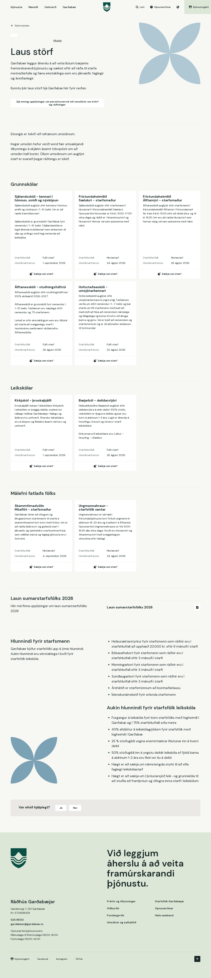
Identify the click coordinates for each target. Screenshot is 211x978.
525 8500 (17, 919)
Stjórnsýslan (22, 25)
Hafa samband (164, 915)
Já (60, 808)
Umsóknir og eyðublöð (121, 922)
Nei (75, 808)
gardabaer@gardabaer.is (27, 924)
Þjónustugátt (22, 958)
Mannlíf (33, 7)
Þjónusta (16, 7)
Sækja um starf (43, 274)
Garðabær (69, 7)
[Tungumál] (177, 7)
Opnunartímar (164, 908)
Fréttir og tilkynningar (121, 901)
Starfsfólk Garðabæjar (169, 901)
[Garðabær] (106, 7)
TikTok (79, 958)
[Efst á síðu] (197, 959)
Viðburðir (113, 908)
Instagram (61, 958)
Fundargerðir (115, 915)
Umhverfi (50, 7)
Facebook (43, 958)
